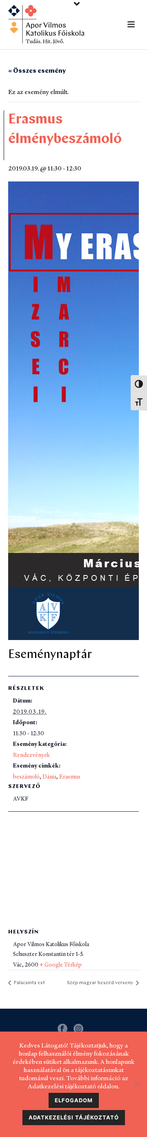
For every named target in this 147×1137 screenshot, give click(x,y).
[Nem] (137, 1084)
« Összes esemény (37, 71)
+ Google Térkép (61, 964)
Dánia (49, 776)
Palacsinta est (29, 982)
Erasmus (69, 776)
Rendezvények (31, 755)
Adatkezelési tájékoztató (74, 1117)
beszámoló (26, 776)
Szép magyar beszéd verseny (100, 982)
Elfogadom (74, 1100)
